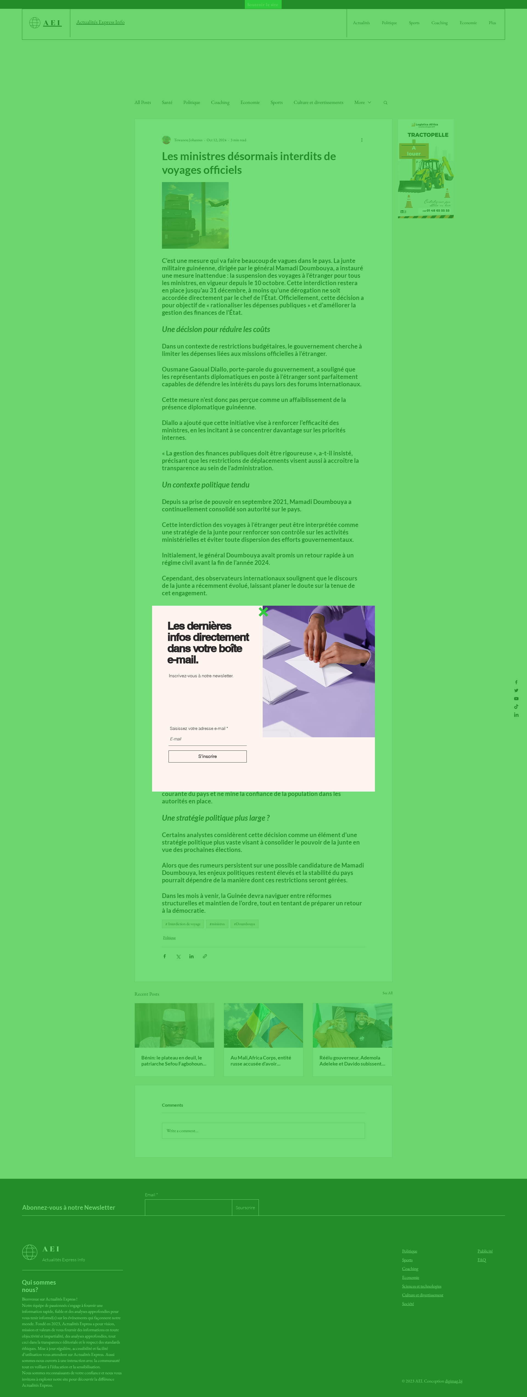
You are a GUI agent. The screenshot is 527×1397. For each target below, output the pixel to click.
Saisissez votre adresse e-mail (197, 728)
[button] (263, 612)
